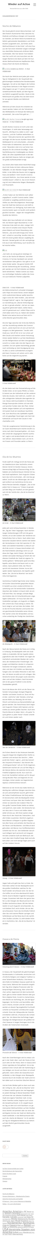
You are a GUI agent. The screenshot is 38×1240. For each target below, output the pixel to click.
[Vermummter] (19, 1050)
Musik (17, 1220)
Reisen (27, 1225)
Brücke (22, 1213)
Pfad (18, 1225)
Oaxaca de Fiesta (11, 939)
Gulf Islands (21, 1215)
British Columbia (12, 1213)
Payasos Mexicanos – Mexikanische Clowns (16, 1196)
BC (25, 1211)
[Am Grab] (19, 520)
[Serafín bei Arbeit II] (19, 381)
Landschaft (20, 1217)
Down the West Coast (9, 1174)
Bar (23, 1211)
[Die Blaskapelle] (19, 641)
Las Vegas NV (28, 1217)
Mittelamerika (7, 1179)
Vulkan (16, 1232)
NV (8, 1225)
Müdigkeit (24, 1221)
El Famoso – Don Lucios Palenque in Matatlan (17, 1201)
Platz (22, 1225)
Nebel (30, 1221)
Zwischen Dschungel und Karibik (13, 1199)
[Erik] (5, 250)
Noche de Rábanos (12, 26)
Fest (4, 1215)
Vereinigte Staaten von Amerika (19, 1231)
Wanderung (27, 1232)
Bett (33, 1211)
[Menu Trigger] (35, 4)
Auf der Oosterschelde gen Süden (13, 1169)
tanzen (32, 1227)
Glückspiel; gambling (10, 1215)
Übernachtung (17, 1234)
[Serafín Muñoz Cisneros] (12, 119)
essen (32, 1213)
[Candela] (6, 69)
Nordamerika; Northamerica (19, 1224)
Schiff (33, 1225)
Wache (21, 1232)
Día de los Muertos (12, 456)
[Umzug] (19, 876)
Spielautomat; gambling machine (19, 1227)
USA (5, 1229)
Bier (4, 1213)
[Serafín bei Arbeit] (10, 190)
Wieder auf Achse (19, 4)
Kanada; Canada (10, 1217)
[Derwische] (19, 745)
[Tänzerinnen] (19, 964)
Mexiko (14, 1218)
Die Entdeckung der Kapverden (12, 1171)
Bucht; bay (27, 1213)
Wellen (10, 1234)
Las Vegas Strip (7, 1219)
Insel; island (29, 1215)
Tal (29, 1227)
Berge (29, 1211)
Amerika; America (12, 1211)
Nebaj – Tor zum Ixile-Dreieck (12, 1204)
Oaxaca (5, 1181)
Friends (5, 1176)
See (8, 1227)
